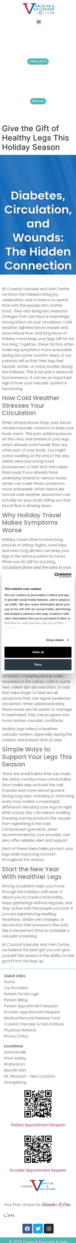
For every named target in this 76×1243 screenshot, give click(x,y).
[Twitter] (38, 1228)
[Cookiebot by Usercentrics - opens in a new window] (55, 575)
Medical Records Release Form (32, 1018)
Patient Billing (16, 1000)
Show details (55, 640)
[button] (38, 21)
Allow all (38, 652)
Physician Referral (20, 1030)
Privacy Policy (16, 1036)
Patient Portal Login (21, 994)
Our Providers (16, 988)
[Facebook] (27, 1228)
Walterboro (14, 1064)
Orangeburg (15, 1082)
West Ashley (15, 1058)
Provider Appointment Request (32, 1012)
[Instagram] (49, 1228)
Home (9, 982)
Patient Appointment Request (31, 1006)
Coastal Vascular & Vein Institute (34, 1024)
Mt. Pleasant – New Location (29, 1076)
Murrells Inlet (15, 1070)
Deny (38, 664)
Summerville (15, 1052)
